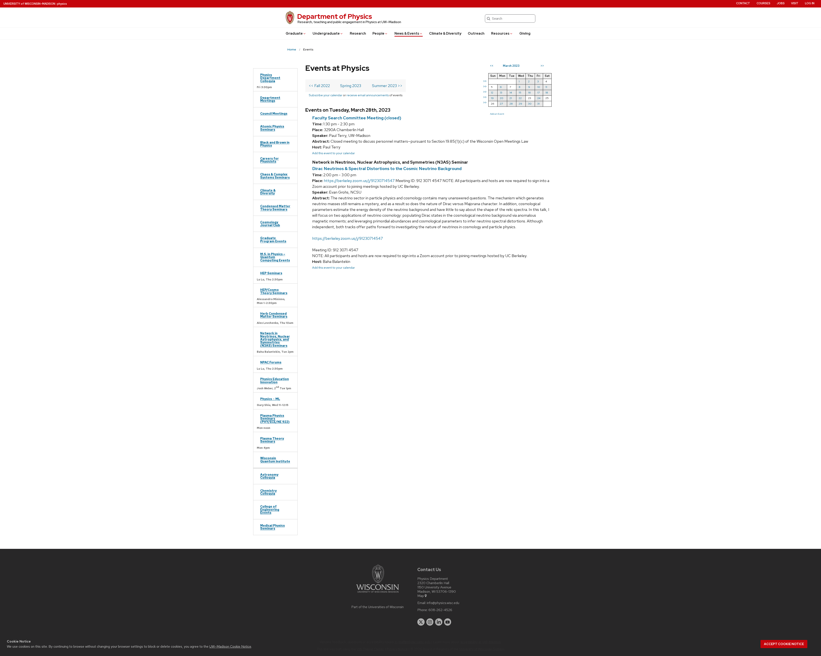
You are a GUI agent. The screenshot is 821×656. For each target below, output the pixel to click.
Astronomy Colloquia (269, 476)
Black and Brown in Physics (274, 143)
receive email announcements (368, 95)
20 (501, 98)
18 (547, 92)
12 (492, 92)
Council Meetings (273, 113)
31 (538, 103)
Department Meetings (270, 99)
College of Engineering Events (269, 509)
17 (538, 92)
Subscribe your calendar (325, 95)
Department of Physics (334, 16)
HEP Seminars (271, 273)
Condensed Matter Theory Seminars (275, 207)
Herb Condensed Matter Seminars (273, 314)
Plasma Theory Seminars (272, 439)
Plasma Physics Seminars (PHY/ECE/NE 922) (274, 418)
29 (520, 103)
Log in (809, 3)
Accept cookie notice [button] (784, 644)
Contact (743, 3)
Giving (524, 33)
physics (62, 4)
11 (546, 87)
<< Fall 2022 (319, 85)
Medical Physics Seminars (272, 526)
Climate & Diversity (445, 33)
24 (539, 98)
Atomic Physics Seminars (272, 127)
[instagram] (430, 622)
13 (501, 92)
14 (511, 92)
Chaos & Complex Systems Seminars (275, 175)
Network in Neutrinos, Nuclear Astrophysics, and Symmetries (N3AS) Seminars (275, 339)
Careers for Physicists (269, 159)
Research (358, 33)
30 (529, 103)
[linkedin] (438, 622)
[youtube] (447, 622)
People (378, 33)
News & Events (406, 33)
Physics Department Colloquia (270, 78)
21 (510, 98)
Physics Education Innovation (274, 380)
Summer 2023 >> (387, 85)
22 (520, 98)
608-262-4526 (440, 610)
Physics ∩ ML (270, 399)
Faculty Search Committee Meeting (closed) (356, 118)
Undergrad (326, 33)
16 (529, 92)
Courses (763, 3)
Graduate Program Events (273, 239)
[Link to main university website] (377, 593)
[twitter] (421, 622)
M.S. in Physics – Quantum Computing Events (275, 257)
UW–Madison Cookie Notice (230, 646)
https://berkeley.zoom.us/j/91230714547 (359, 180)
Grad (294, 33)
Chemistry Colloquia (268, 492)
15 (520, 92)
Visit (794, 3)
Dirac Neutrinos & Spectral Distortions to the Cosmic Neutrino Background (387, 168)
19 (492, 98)
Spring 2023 (350, 85)
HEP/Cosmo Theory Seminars (273, 291)
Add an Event (497, 113)
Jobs (781, 3)
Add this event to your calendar (333, 153)
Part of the (377, 607)
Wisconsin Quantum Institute (275, 459)
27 (501, 103)
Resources (500, 33)
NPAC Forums (270, 362)
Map (420, 596)
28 (511, 103)
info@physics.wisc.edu (443, 603)
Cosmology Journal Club (270, 223)
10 (539, 87)
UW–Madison (29, 4)
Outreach (476, 33)
